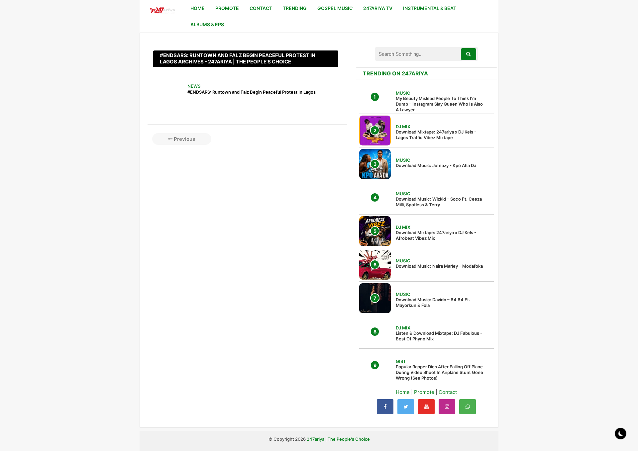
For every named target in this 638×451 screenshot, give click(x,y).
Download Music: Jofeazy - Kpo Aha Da (436, 165)
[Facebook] (385, 406)
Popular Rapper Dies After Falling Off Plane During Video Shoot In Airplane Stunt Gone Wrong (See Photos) (439, 372)
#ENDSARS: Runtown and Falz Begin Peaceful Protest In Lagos (251, 92)
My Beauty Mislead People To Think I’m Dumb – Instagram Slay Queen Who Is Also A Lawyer (439, 104)
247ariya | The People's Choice (338, 439)
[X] (405, 406)
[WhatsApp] (467, 406)
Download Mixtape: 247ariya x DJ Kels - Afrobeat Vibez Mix (436, 235)
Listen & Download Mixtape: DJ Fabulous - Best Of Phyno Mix (439, 335)
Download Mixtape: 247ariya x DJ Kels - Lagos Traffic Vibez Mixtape (436, 134)
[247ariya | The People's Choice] (162, 11)
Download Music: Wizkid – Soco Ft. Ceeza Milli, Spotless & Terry (439, 201)
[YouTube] (426, 406)
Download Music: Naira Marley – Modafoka (439, 266)
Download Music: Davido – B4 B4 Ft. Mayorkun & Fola (433, 302)
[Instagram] (447, 406)
